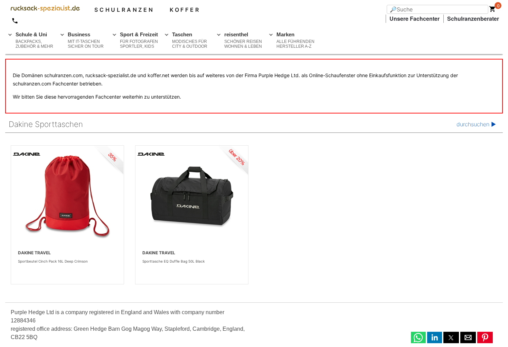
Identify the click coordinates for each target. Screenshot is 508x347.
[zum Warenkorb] (492, 10)
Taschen (189, 40)
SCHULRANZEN (124, 9)
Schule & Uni (34, 40)
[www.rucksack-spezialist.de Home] (42, 10)
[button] (418, 337)
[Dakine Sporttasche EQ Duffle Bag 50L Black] (191, 197)
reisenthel (243, 40)
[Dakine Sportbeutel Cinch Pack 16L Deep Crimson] (67, 197)
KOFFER (185, 9)
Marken (295, 40)
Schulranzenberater (473, 18)
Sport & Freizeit (139, 40)
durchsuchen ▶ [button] (476, 124)
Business (86, 40)
